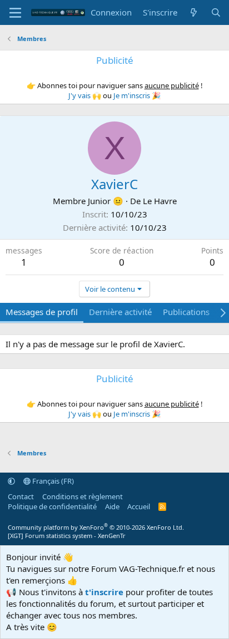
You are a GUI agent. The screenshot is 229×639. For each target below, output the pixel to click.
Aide (112, 506)
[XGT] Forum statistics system (67, 535)
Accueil (138, 506)
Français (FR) (52, 481)
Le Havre (160, 200)
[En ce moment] (194, 12)
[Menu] (15, 13)
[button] (11, 481)
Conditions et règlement (82, 496)
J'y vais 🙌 (84, 95)
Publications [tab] (186, 311)
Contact (21, 496)
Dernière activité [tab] (120, 311)
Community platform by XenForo (96, 527)
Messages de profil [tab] (42, 311)
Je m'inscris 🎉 (137, 95)
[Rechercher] (216, 12)
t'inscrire (104, 591)
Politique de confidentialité (52, 506)
